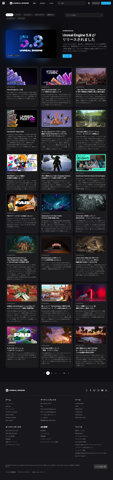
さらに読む (67, 56)
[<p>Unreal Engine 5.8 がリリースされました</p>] (56, 44)
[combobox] (84, 15)
